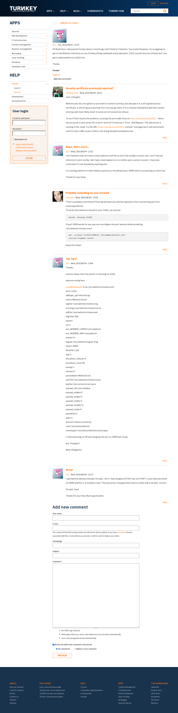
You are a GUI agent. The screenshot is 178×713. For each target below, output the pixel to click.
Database (16, 62)
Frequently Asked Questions (92, 690)
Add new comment (62, 78)
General (17, 92)
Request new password (26, 150)
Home (55, 22)
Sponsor (13, 703)
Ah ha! (69, 469)
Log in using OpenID (24, 144)
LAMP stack (155, 693)
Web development (19, 35)
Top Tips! (71, 258)
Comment (57, 561)
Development (17, 96)
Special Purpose (124, 703)
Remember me (21, 139)
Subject (56, 551)
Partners (13, 700)
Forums (15, 83)
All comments (64, 649)
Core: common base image (50, 687)
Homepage (57, 541)
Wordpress (155, 696)
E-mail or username (22, 118)
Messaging (16, 53)
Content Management (126, 687)
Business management (22, 49)
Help (62, 11)
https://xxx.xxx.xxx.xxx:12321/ (111, 126)
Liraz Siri (70, 197)
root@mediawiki (74, 287)
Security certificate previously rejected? (89, 88)
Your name (57, 513)
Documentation (19, 101)
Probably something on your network (87, 193)
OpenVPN (155, 687)
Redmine (154, 703)
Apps (48, 11)
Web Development (125, 693)
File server (155, 700)
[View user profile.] (59, 35)
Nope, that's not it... (77, 147)
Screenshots (95, 11)
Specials (15, 31)
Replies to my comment (86, 649)
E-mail (55, 524)
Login (153, 3)
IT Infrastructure (19, 40)
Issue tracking (18, 57)
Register (164, 3)
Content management (21, 44)
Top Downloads (159, 683)
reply (164, 137)
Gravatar (122, 532)
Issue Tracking (123, 696)
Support (56, 74)
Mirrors (12, 693)
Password (17, 129)
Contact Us (14, 696)
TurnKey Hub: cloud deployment (52, 690)
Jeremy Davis (72, 92)
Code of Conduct (16, 690)
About (13, 683)
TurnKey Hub (116, 11)
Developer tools (18, 66)
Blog (75, 11)
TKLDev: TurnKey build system (51, 696)
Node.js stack (156, 690)
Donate (83, 696)
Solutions (45, 683)
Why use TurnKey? (17, 687)
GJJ (54, 44)
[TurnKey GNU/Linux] (23, 11)
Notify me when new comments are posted (73, 644)
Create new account (24, 147)
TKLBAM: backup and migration (51, 693)
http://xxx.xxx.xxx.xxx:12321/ (143, 118)
